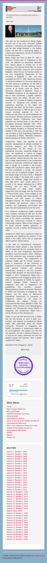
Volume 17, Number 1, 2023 (17, 527)
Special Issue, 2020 (14, 511)
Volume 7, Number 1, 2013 (17, 477)
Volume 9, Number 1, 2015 (17, 487)
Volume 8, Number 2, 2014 (17, 485)
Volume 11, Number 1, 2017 (17, 496)
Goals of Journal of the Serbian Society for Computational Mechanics (23, 422)
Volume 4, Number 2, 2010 (17, 466)
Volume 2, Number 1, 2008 (17, 454)
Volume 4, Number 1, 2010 (17, 463)
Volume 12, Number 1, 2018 (17, 501)
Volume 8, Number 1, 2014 (17, 482)
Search (9, 435)
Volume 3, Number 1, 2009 (17, 459)
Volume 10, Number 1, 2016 (17, 492)
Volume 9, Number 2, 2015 (17, 489)
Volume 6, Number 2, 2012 (17, 475)
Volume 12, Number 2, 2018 (17, 503)
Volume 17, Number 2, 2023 (17, 529)
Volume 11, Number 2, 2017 (17, 499)
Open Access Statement (16, 409)
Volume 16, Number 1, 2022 (17, 522)
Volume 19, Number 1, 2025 (17, 537)
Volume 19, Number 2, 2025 (17, 539)
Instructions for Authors (16, 418)
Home (9, 406)
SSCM (9, 432)
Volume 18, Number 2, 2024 (17, 534)
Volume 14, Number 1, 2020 (17, 513)
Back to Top (39, 555)
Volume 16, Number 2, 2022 (17, 525)
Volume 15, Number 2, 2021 (17, 520)
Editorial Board (12, 416)
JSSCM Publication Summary (18, 413)
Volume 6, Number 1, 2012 (17, 473)
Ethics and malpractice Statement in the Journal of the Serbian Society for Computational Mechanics (22, 427)
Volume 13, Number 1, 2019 (17, 506)
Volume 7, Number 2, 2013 (17, 480)
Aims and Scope (13, 411)
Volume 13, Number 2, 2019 (17, 508)
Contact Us (11, 437)
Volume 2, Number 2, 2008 (17, 456)
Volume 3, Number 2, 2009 (17, 461)
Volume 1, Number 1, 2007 (17, 451)
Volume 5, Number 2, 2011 (17, 470)
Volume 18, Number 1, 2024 (17, 532)
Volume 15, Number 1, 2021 (17, 518)
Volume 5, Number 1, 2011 (17, 468)
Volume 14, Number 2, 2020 (17, 515)
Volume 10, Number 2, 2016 (17, 494)
